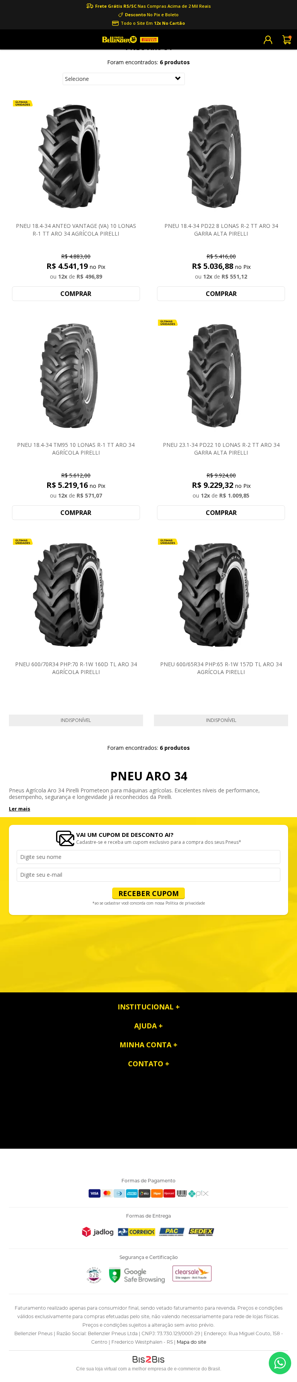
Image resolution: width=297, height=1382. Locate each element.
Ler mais (19, 808)
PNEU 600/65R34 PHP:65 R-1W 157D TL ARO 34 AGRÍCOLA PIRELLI (221, 668)
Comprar (75, 293)
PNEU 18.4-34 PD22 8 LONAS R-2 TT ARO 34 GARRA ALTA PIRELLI (221, 229)
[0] (287, 39)
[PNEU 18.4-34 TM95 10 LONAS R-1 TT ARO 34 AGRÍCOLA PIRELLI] (76, 376)
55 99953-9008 (280, 1363)
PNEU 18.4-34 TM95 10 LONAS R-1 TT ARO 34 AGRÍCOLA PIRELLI (76, 448)
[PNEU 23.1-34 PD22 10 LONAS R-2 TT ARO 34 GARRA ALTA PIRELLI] (221, 376)
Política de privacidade (185, 903)
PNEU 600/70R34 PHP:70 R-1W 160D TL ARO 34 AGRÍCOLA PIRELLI (76, 668)
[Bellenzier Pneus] (129, 39)
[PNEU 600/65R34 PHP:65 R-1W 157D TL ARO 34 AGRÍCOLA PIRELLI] (221, 595)
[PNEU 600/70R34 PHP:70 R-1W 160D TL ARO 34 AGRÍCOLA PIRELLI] (76, 595)
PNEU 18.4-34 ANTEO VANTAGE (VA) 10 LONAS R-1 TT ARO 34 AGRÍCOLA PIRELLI (76, 229)
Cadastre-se (268, 40)
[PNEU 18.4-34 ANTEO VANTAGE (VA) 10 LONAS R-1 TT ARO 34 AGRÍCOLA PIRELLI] (76, 157)
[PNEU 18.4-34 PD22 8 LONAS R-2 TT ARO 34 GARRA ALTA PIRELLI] (221, 157)
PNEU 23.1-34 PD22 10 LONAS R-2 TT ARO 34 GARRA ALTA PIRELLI (221, 448)
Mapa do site (191, 1342)
